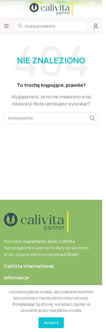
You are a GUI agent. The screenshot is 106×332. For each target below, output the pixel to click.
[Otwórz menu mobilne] (6, 26)
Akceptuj (51, 322)
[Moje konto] (96, 26)
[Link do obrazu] (36, 221)
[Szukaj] (92, 118)
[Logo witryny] (51, 8)
